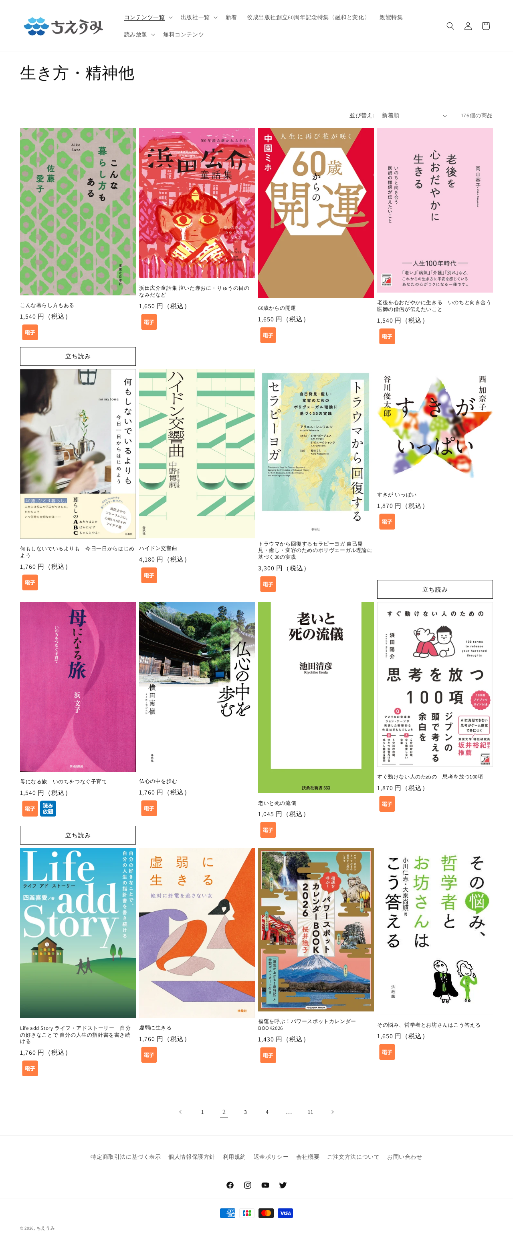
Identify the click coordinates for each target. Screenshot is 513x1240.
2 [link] (224, 1112)
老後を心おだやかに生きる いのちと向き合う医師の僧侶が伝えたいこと (434, 306)
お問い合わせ (404, 1156)
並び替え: (361, 115)
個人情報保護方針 (191, 1156)
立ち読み (78, 356)
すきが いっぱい (397, 495)
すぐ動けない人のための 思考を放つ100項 (430, 777)
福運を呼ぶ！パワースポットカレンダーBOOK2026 (307, 1024)
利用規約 (234, 1156)
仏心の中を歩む (158, 781)
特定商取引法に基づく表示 (126, 1156)
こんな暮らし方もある (47, 305)
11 (310, 1112)
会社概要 (307, 1156)
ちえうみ (45, 1228)
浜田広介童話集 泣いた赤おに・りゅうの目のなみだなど (194, 291)
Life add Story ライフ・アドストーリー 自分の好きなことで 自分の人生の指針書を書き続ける (75, 1035)
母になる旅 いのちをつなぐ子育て (63, 782)
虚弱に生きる (155, 1028)
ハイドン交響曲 (158, 548)
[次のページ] (332, 1112)
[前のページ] (181, 1112)
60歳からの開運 (277, 308)
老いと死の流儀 (277, 803)
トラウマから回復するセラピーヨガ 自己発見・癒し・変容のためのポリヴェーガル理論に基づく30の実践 (315, 551)
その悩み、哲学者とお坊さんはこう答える (429, 1025)
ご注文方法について (353, 1156)
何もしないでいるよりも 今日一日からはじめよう (77, 552)
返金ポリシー (271, 1156)
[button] (147, 17)
